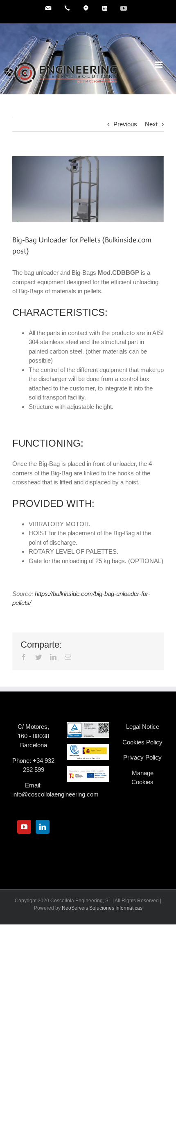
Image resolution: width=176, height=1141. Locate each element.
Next (151, 124)
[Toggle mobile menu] (159, 64)
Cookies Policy (142, 742)
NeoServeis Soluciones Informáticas (102, 908)
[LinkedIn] (43, 827)
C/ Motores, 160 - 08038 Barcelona (33, 735)
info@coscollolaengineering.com (55, 794)
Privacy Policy (142, 757)
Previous (125, 124)
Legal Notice (142, 726)
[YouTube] (24, 827)
